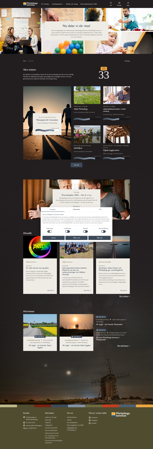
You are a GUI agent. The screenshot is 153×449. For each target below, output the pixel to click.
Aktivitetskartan (72, 417)
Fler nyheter (123, 296)
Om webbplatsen (72, 422)
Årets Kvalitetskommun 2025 (88, 4)
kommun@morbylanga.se (34, 425)
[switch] (67, 231)
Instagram (94, 420)
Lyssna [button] (128, 61)
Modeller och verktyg (72, 4)
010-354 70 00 (30, 423)
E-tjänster (48, 422)
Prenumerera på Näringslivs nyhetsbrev (53, 442)
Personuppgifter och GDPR (75, 425)
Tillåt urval (76, 238)
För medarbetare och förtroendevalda (51, 437)
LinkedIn (94, 423)
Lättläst (69, 420)
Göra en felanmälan (51, 430)
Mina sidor (48, 420)
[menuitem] (110, 4)
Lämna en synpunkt (51, 428)
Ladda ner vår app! (50, 417)
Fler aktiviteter (122, 346)
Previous (3, 31)
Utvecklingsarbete (57, 4)
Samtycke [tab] (52, 209)
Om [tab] (100, 209)
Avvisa (53, 238)
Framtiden (46, 4)
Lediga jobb (48, 425)
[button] (111, 4)
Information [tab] (76, 209)
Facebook (94, 417)
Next (149, 31)
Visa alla (76, 165)
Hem (24, 61)
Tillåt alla (99, 238)
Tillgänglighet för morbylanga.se (72, 429)
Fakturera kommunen (52, 433)
